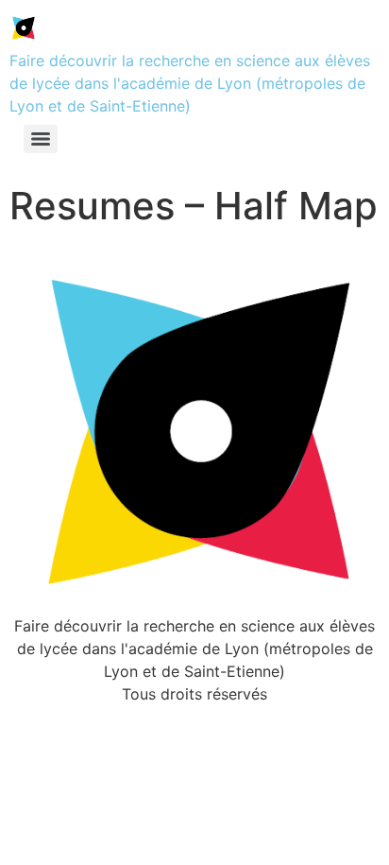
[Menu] (41, 139)
